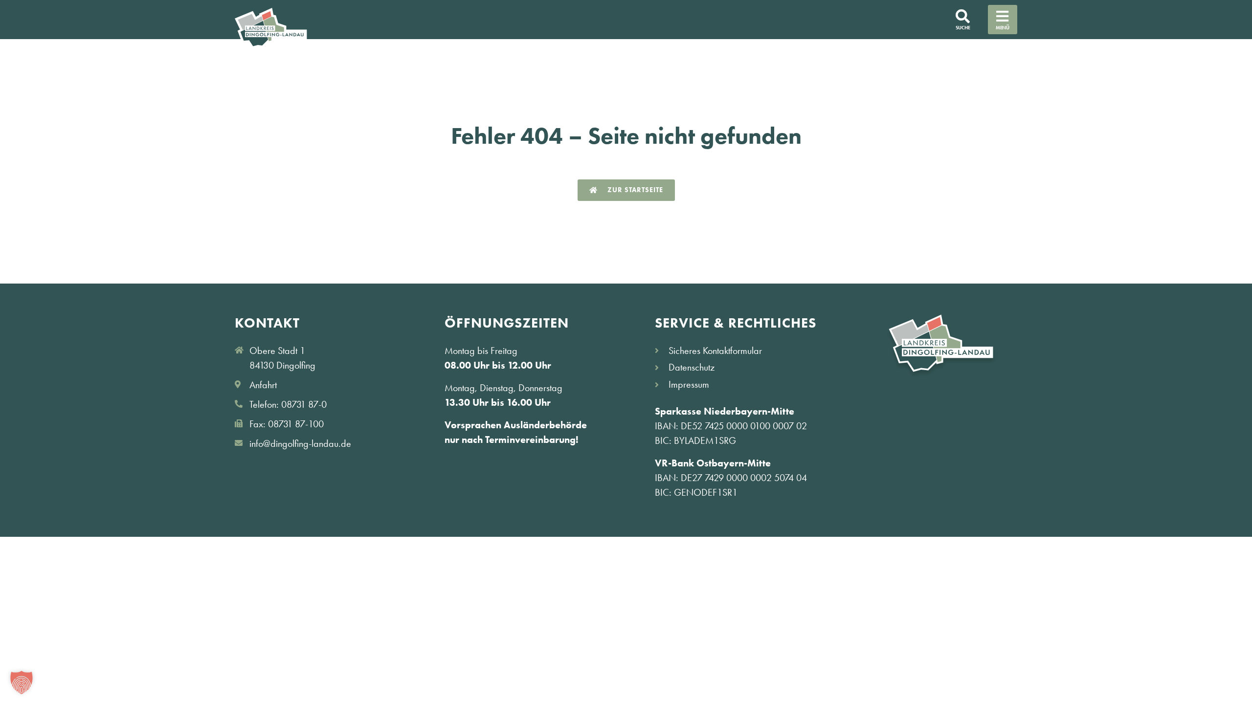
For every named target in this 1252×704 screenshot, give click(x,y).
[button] (21, 682)
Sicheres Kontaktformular (715, 350)
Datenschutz (692, 367)
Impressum (689, 384)
